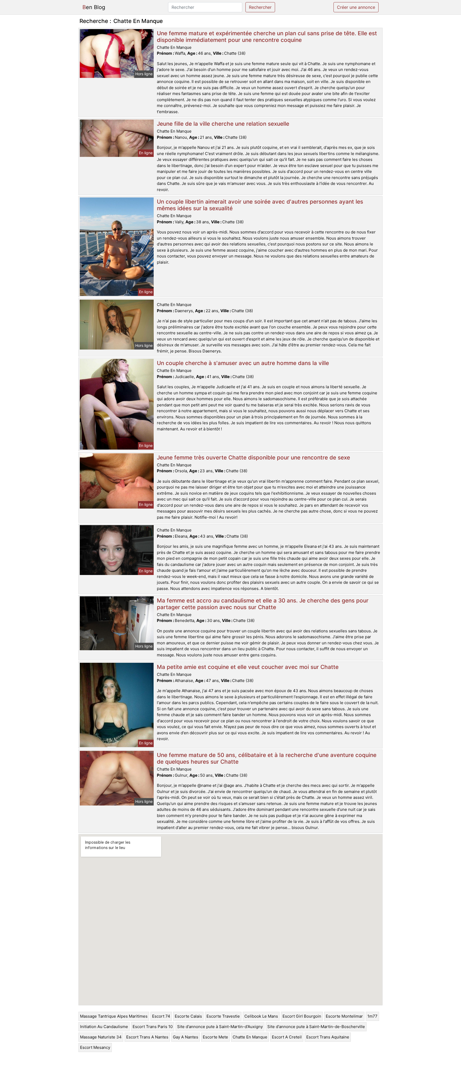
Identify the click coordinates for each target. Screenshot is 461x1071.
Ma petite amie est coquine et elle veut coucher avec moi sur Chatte (248, 667)
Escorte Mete (215, 1037)
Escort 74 (161, 1016)
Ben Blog (93, 7)
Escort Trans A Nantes (147, 1037)
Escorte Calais (188, 1016)
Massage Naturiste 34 (101, 1037)
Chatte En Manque (250, 1037)
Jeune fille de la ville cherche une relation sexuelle (223, 123)
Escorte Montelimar (344, 1016)
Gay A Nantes (185, 1037)
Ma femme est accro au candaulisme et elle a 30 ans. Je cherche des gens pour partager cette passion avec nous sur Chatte (262, 603)
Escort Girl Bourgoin (302, 1016)
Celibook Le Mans (261, 1016)
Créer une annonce (356, 7)
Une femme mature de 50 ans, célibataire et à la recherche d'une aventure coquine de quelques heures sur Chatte (266, 758)
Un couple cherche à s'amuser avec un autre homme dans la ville (243, 363)
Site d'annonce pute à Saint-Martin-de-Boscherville (316, 1026)
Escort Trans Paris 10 (153, 1026)
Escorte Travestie (223, 1016)
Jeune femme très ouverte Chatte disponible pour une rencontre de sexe (253, 457)
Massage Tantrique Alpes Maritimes (114, 1016)
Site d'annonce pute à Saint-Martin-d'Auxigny (220, 1026)
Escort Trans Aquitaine (327, 1037)
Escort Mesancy (95, 1047)
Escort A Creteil (287, 1037)
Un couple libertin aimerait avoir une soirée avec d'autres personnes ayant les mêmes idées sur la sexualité (260, 205)
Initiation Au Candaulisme (104, 1026)
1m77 (372, 1016)
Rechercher (260, 7)
